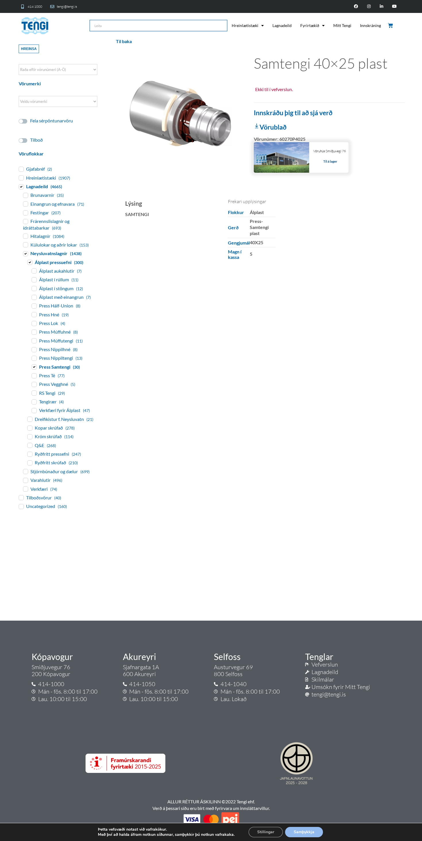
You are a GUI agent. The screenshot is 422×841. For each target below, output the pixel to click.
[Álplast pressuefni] (29, 262)
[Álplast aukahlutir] (34, 270)
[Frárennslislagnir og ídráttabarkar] (25, 221)
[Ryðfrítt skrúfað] (29, 462)
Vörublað (273, 127)
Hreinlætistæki (245, 25)
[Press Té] (34, 375)
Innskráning (370, 25)
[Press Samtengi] (34, 366)
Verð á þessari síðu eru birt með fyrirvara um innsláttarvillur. (211, 808)
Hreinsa (29, 49)
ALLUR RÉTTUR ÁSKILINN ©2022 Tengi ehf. (211, 801)
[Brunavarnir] (25, 195)
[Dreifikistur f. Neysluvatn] (29, 419)
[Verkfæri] (25, 488)
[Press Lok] (34, 323)
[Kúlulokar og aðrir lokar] (25, 244)
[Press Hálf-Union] (34, 305)
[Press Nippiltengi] (34, 358)
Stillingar (265, 832)
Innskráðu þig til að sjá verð (293, 113)
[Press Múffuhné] (34, 332)
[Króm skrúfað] (29, 436)
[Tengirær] (34, 401)
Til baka (124, 41)
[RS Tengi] (34, 392)
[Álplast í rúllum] (34, 279)
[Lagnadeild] (21, 186)
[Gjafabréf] (21, 169)
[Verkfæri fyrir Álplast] (34, 410)
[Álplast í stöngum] (34, 288)
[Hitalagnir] (25, 236)
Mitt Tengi (342, 25)
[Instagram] (368, 6)
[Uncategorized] (21, 506)
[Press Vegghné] (34, 384)
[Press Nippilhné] (34, 349)
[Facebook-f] (355, 6)
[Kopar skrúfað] (29, 428)
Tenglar (319, 656)
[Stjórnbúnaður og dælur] (25, 471)
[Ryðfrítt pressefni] (29, 454)
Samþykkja (304, 832)
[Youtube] (394, 6)
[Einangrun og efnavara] (25, 203)
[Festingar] (25, 212)
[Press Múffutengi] (34, 340)
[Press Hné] (34, 314)
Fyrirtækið (309, 25)
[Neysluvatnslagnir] (25, 253)
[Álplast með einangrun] (34, 297)
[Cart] (391, 26)
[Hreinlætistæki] (21, 177)
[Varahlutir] (25, 480)
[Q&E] (29, 445)
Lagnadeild (282, 25)
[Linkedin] (381, 6)
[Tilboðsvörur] (21, 497)
